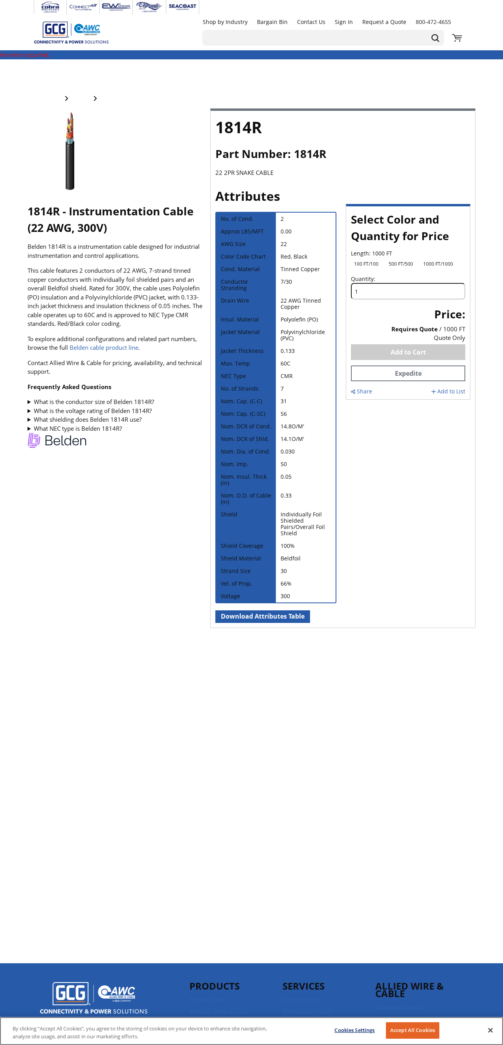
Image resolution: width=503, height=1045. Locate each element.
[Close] (490, 1030)
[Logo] (93, 999)
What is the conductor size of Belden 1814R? (94, 402)
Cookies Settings (354, 1030)
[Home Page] (79, 32)
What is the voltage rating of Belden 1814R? (93, 411)
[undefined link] (50, 7)
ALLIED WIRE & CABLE (409, 989)
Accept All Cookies (412, 1030)
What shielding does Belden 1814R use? (87, 419)
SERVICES (304, 986)
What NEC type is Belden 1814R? (78, 428)
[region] (251, 1031)
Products (214, 986)
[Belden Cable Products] (57, 441)
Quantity (362, 279)
